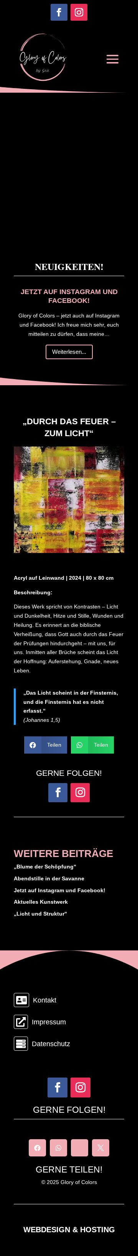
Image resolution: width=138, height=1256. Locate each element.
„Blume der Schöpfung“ (45, 867)
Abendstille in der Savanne (49, 878)
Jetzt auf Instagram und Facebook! (59, 890)
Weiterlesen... (69, 351)
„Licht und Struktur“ (40, 914)
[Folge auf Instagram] (79, 12)
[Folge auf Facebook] (59, 12)
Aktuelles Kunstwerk (41, 902)
